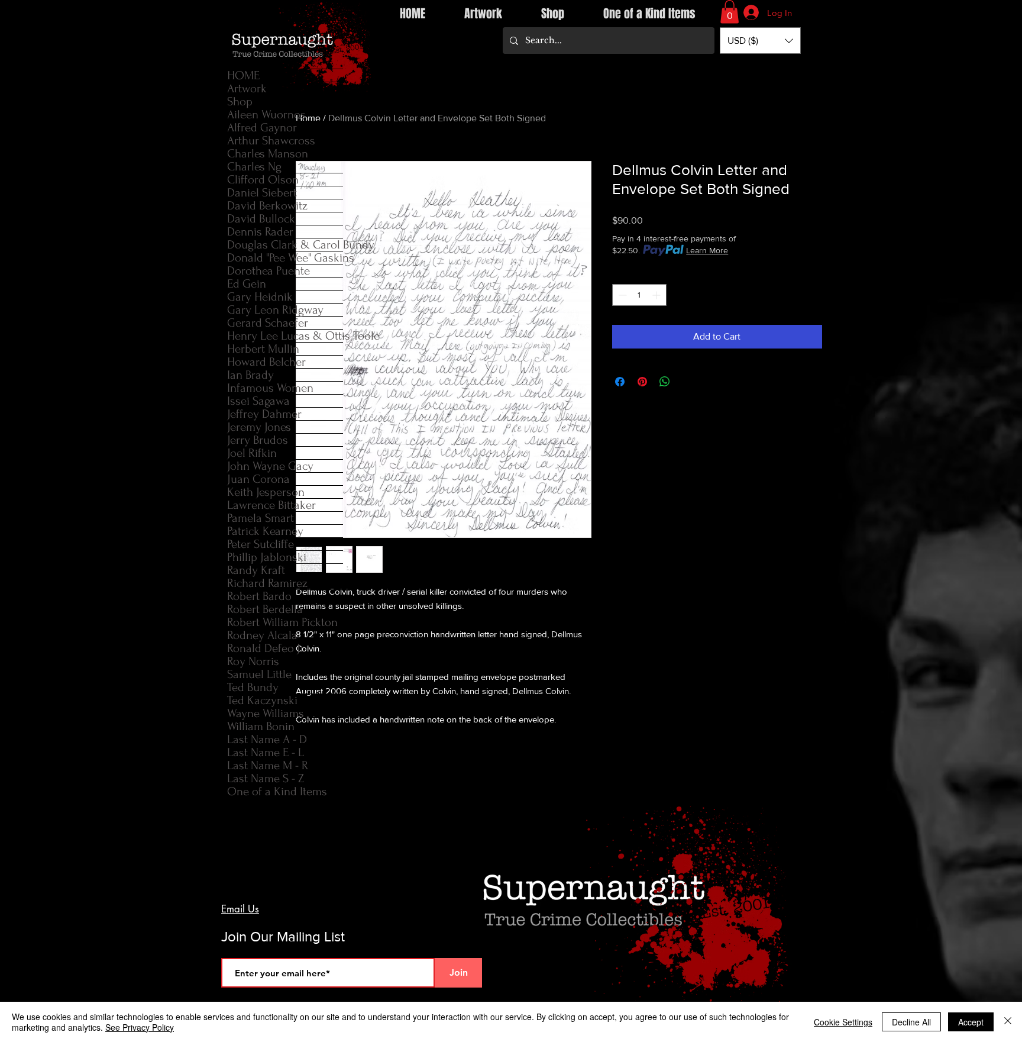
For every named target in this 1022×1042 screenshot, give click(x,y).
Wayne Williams (265, 713)
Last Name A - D (267, 739)
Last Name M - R (267, 765)
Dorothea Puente (268, 270)
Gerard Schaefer (267, 323)
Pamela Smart (260, 518)
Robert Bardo (259, 596)
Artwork (247, 88)
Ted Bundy (253, 687)
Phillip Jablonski (266, 557)
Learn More (707, 250)
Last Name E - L (265, 752)
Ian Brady (250, 375)
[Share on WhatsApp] (665, 382)
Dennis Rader (260, 231)
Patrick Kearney (265, 531)
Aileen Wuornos (266, 114)
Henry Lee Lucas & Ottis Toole (285, 336)
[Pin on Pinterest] (642, 382)
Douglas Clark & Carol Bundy (285, 244)
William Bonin (261, 726)
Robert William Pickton (282, 622)
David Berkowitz (267, 205)
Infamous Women (270, 388)
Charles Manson (267, 153)
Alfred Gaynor (262, 127)
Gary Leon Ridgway (275, 310)
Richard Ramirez (267, 583)
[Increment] (657, 295)
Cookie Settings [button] (843, 1022)
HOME (243, 75)
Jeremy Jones (259, 427)
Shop (240, 101)
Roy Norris (253, 661)
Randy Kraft (256, 570)
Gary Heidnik (260, 297)
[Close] (1008, 1022)
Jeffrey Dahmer (264, 414)
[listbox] (760, 40)
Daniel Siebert (262, 192)
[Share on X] (687, 382)
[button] (729, 11)
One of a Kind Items (277, 791)
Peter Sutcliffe (260, 544)
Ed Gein (246, 284)
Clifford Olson (263, 179)
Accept (971, 1022)
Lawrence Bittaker (271, 505)
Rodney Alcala (262, 635)
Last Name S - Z (265, 778)
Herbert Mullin (263, 349)
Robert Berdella (265, 609)
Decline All (911, 1022)
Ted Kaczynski (262, 700)
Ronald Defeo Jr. (266, 648)
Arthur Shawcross (271, 140)
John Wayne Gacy (270, 466)
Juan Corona (258, 479)
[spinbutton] (639, 295)
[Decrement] (621, 295)
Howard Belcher (266, 362)
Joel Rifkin (252, 453)
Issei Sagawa (258, 401)
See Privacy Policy (139, 1027)
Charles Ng (254, 166)
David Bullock (261, 218)
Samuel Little (259, 674)
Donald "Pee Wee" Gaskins (285, 257)
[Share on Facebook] (620, 382)
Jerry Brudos (257, 440)
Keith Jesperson (266, 492)
